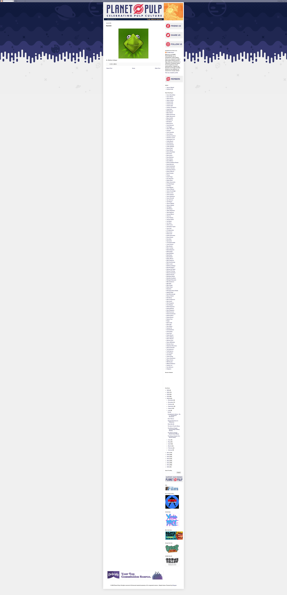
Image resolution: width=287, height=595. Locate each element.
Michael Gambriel (171, 272)
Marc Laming (170, 248)
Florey (168, 175)
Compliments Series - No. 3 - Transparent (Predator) (174, 415)
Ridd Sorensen (170, 312)
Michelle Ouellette (171, 278)
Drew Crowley (170, 173)
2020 (168, 394)
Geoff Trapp (170, 176)
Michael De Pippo (171, 269)
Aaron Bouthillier (171, 95)
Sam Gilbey (169, 326)
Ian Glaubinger (170, 183)
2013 (168, 460)
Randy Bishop (170, 308)
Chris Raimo (170, 134)
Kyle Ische (169, 240)
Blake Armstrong (171, 114)
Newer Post (109, 68)
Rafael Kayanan (171, 306)
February (170, 448)
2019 (168, 396)
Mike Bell (169, 283)
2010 (168, 466)
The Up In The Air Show (174, 426)
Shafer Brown (170, 335)
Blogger (174, 585)
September (171, 406)
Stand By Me (171, 424)
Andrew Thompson (171, 107)
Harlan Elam (170, 180)
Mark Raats (169, 255)
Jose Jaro (169, 228)
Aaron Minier (170, 96)
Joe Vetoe (169, 223)
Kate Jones (169, 232)
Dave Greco (169, 155)
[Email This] (110, 64)
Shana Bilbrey (170, 336)
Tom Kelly (169, 354)
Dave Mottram (170, 157)
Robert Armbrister (171, 313)
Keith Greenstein (171, 235)
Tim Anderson (170, 349)
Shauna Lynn (170, 340)
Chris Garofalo (170, 132)
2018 (168, 398)
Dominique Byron (171, 169)
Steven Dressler (171, 347)
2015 (168, 456)
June (169, 439)
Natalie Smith (170, 292)
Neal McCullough (171, 294)
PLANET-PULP (170, 52)
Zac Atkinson (170, 367)
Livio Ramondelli (171, 242)
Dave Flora (169, 153)
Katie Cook (169, 233)
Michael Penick (170, 274)
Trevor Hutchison (171, 358)
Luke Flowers (170, 244)
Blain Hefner (170, 112)
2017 (168, 452)
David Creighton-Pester (172, 162)
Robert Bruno (170, 317)
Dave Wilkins (170, 160)
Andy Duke (169, 109)
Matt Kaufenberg (171, 262)
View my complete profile (171, 72)
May (169, 441)
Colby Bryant (170, 141)
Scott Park (169, 333)
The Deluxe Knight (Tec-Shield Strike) (174, 436)
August (170, 408)
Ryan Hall (169, 324)
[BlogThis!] (111, 64)
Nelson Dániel (170, 296)
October (170, 404)
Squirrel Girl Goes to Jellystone (173, 421)
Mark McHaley (170, 253)
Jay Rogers (169, 201)
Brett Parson (170, 123)
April (169, 443)
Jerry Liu (169, 215)
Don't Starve (171, 418)
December (170, 400)
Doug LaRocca (170, 171)
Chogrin (169, 130)
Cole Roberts (170, 143)
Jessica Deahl (170, 219)
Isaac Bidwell (170, 187)
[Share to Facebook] (114, 64)
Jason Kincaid (170, 198)
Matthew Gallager (171, 265)
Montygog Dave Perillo (172, 290)
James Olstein (170, 194)
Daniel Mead (170, 150)
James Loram (170, 192)
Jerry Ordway (170, 217)
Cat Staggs (169, 127)
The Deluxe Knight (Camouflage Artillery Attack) (174, 429)
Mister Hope (170, 287)
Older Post (157, 68)
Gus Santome (170, 178)
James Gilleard (170, 189)
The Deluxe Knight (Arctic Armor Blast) (173, 433)
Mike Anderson (170, 281)
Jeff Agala (169, 207)
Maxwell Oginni (170, 267)
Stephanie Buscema (172, 345)
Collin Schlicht (170, 146)
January (170, 450)
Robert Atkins (170, 315)
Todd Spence (170, 351)
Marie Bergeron (170, 249)
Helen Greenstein (171, 182)
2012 (168, 462)
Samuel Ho (169, 328)
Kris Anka (169, 239)
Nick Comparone (171, 299)
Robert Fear (169, 319)
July (169, 410)
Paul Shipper (170, 304)
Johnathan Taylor (171, 226)
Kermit (169, 412)
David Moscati (170, 164)
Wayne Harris (170, 360)
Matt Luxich (170, 264)
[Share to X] (113, 64)
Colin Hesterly (170, 144)
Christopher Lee (171, 139)
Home (133, 68)
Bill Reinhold (170, 111)
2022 (168, 392)
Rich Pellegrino (170, 310)
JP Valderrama (170, 230)
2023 (168, 390)
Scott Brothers (170, 329)
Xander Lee (169, 365)
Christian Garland (171, 135)
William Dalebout (171, 363)
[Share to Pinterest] (116, 64)
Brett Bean (169, 121)
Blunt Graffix (170, 118)
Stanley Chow (170, 344)
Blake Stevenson (171, 116)
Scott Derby (169, 331)
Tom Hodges (170, 352)
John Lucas (170, 224)
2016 (168, 454)
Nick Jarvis (169, 301)
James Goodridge (171, 191)
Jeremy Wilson (170, 214)
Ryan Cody (169, 322)
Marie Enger (170, 251)
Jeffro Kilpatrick (171, 210)
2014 (168, 458)
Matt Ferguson (170, 260)
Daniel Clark (170, 148)
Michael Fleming (171, 271)
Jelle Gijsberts (170, 212)
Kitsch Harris (170, 237)
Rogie (168, 320)
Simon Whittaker (171, 342)
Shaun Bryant (170, 338)
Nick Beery (169, 297)
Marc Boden (170, 246)
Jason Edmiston (171, 196)
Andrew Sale (170, 105)
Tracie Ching (170, 356)
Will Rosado (170, 361)
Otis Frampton (170, 303)
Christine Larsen (171, 137)
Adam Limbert (170, 100)
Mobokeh (169, 288)
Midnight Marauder (171, 280)
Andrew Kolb (170, 89)
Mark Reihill (169, 256)
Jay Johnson (170, 199)
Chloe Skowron (170, 128)
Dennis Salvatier (171, 167)
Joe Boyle (169, 221)
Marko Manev (170, 258)
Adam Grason (170, 98)
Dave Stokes (170, 159)
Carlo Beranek (170, 125)
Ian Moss (169, 185)
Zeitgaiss (169, 368)
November (171, 402)
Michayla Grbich (171, 276)
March (170, 446)
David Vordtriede (171, 166)
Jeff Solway (169, 208)
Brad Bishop (170, 119)
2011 (168, 464)
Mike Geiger (170, 285)
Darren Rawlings (171, 151)
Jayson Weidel (170, 87)
